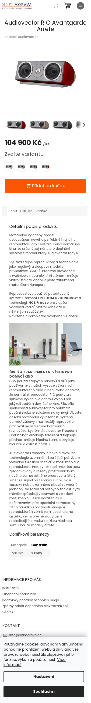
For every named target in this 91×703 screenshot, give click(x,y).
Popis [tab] (13, 211)
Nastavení (43, 676)
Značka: (21, 36)
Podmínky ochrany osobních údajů (30, 600)
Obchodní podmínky (19, 594)
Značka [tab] (41, 211)
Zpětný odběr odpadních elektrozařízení (35, 606)
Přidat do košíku (48, 186)
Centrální (40, 545)
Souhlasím (44, 691)
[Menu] (80, 5)
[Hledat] (56, 5)
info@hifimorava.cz (25, 635)
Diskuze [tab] (26, 211)
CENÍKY (8, 611)
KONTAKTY (10, 588)
